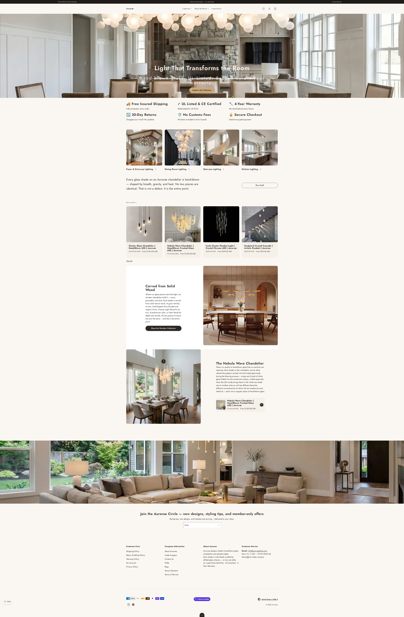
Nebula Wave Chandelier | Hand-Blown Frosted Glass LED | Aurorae (240, 403)
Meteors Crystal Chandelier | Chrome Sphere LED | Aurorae (258, 248)
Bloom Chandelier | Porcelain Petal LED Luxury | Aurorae (143, 247)
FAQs (167, 563)
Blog (166, 566)
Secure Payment (171, 570)
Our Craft (260, 185)
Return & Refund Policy (135, 555)
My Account (131, 563)
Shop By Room (201, 9)
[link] (269, 8)
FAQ (247, 557)
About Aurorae (171, 551)
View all (129, 261)
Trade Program (171, 555)
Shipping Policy (132, 551)
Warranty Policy (132, 559)
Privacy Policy (132, 566)
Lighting (186, 9)
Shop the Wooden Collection (163, 328)
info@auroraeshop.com (257, 551)
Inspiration (216, 9)
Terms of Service (171, 574)
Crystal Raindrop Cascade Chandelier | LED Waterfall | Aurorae (220, 248)
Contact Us (169, 559)
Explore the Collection (202, 90)
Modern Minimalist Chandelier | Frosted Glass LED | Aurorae (182, 247)
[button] (263, 8)
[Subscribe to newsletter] (218, 525)
